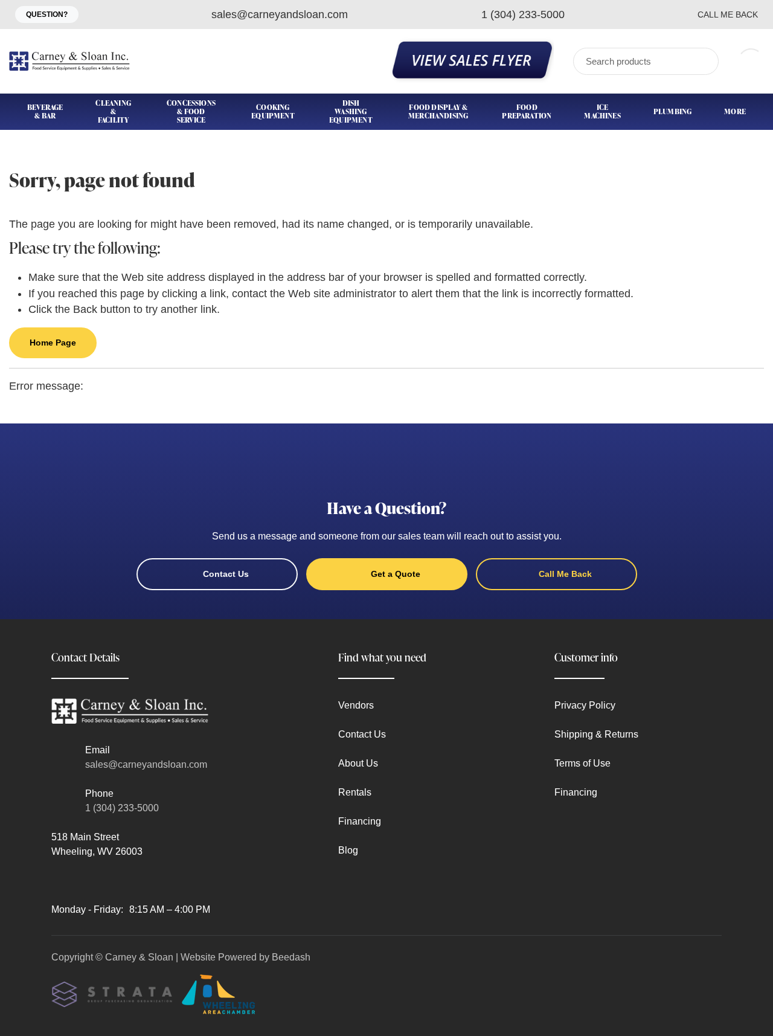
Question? (47, 14)
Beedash (291, 957)
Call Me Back (728, 14)
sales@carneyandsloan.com (146, 764)
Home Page (53, 342)
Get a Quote (395, 574)
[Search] (701, 61)
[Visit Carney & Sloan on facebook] (56, 880)
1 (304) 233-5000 (122, 808)
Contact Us (226, 574)
